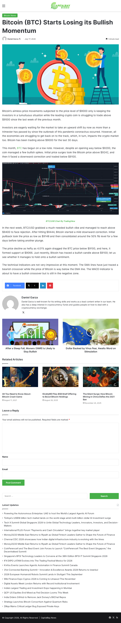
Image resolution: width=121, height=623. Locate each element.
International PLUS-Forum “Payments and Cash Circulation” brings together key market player (52, 530)
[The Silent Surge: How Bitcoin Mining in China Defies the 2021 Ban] (101, 379)
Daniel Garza (13, 39)
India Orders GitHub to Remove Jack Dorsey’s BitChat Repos (35, 597)
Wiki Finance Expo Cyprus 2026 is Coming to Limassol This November (40, 579)
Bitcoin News (10, 15)
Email (5, 469)
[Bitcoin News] (60, 189)
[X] (23, 312)
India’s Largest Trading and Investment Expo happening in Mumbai (38, 588)
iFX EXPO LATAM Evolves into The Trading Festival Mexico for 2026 (38, 560)
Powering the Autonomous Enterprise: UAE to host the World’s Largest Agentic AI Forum (49, 513)
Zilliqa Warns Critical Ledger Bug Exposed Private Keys (31, 606)
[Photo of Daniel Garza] (4, 39)
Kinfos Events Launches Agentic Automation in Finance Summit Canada (40, 565)
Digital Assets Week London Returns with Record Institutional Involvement (42, 583)
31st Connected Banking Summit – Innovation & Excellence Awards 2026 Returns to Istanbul (51, 570)
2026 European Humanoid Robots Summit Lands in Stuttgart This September (43, 574)
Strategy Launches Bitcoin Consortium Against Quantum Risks (36, 601)
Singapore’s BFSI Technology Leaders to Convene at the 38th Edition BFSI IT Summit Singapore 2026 (55, 556)
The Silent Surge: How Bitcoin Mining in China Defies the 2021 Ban (99, 397)
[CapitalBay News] (61, 5)
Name (5, 456)
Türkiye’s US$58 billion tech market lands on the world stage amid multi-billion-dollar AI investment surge (57, 518)
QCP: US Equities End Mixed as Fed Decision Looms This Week (36, 592)
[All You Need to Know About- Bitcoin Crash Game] (20, 379)
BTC (19, 148)
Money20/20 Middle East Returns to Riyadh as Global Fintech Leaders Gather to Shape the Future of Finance (59, 534)
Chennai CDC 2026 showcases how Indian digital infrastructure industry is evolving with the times (54, 539)
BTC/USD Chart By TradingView (60, 221)
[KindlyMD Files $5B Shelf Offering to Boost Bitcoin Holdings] (60, 379)
